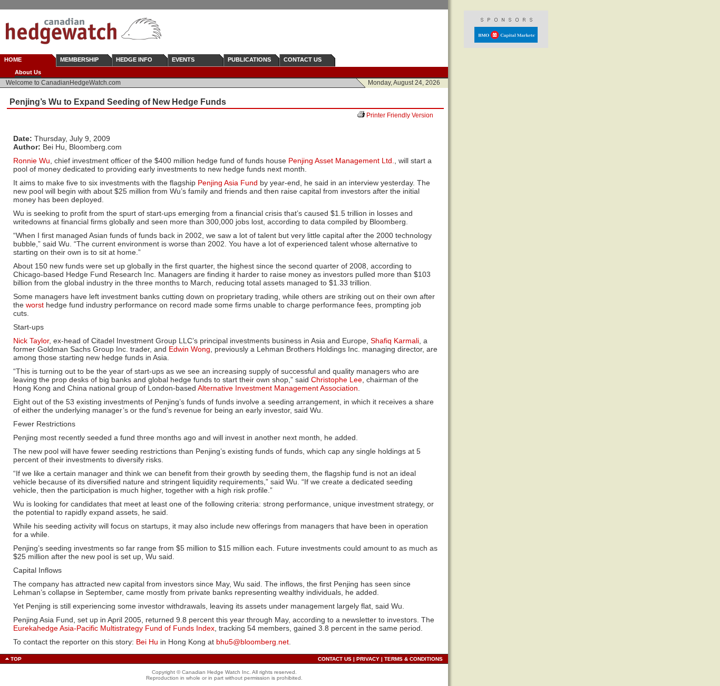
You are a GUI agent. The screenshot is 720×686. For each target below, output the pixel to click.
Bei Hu (147, 642)
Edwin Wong (189, 349)
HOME (13, 59)
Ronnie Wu (31, 160)
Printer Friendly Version (403, 115)
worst (35, 305)
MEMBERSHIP (79, 59)
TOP (16, 659)
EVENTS (183, 59)
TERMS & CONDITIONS (413, 659)
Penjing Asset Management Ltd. (341, 160)
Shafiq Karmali (395, 340)
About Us (28, 72)
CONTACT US (303, 59)
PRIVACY (368, 659)
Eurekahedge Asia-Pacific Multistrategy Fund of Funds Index (114, 628)
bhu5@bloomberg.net (252, 642)
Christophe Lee (336, 379)
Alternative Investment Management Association (278, 388)
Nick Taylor (31, 340)
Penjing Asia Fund (228, 182)
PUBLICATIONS (249, 59)
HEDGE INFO (134, 59)
